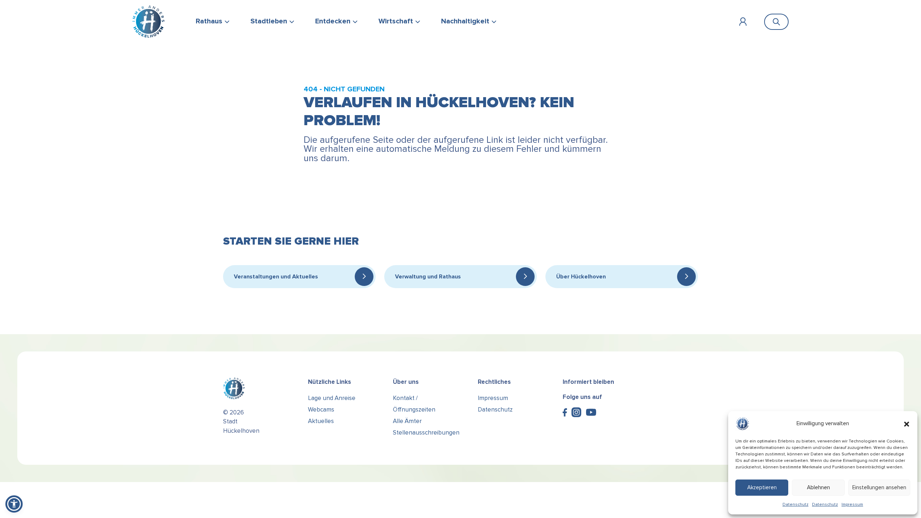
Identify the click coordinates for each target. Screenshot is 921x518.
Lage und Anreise (331, 398)
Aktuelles (321, 421)
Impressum (852, 504)
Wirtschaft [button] (395, 21)
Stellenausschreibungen (426, 432)
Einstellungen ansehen (879, 487)
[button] (906, 423)
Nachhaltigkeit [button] (465, 21)
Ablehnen (818, 487)
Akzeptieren (762, 487)
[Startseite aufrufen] (148, 21)
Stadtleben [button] (268, 21)
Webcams (321, 409)
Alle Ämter (407, 421)
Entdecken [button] (332, 21)
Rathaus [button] (209, 21)
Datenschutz (795, 504)
